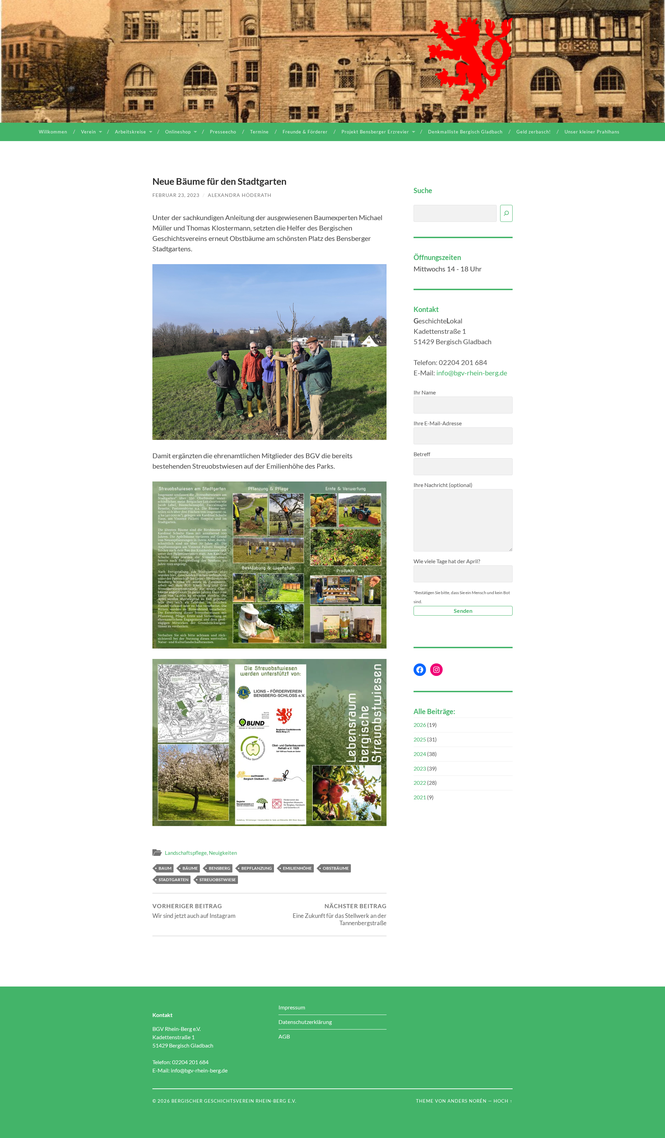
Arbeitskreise (130, 131)
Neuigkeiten (223, 853)
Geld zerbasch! (533, 131)
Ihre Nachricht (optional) (443, 484)
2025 (420, 739)
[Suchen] (506, 213)
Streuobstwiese (218, 879)
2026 (420, 724)
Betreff (422, 454)
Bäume (190, 868)
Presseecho (223, 131)
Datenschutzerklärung (305, 1021)
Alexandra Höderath (240, 195)
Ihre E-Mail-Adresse (438, 423)
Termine (259, 131)
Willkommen (53, 131)
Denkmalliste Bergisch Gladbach (465, 131)
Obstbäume (336, 868)
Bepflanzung (256, 868)
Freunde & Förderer (305, 131)
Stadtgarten (173, 879)
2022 (420, 782)
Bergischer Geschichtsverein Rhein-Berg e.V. (233, 1101)
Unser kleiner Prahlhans (592, 131)
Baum (165, 868)
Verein (88, 131)
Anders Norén (467, 1101)
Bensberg (219, 868)
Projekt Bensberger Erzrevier (375, 131)
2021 (420, 797)
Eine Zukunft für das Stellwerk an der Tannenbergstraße (340, 914)
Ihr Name (425, 392)
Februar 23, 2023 (176, 195)
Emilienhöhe (297, 868)
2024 (420, 753)
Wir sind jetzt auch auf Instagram (194, 911)
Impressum (291, 1007)
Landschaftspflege (186, 853)
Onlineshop (178, 131)
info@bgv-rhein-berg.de (471, 372)
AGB (284, 1036)
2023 (420, 768)
